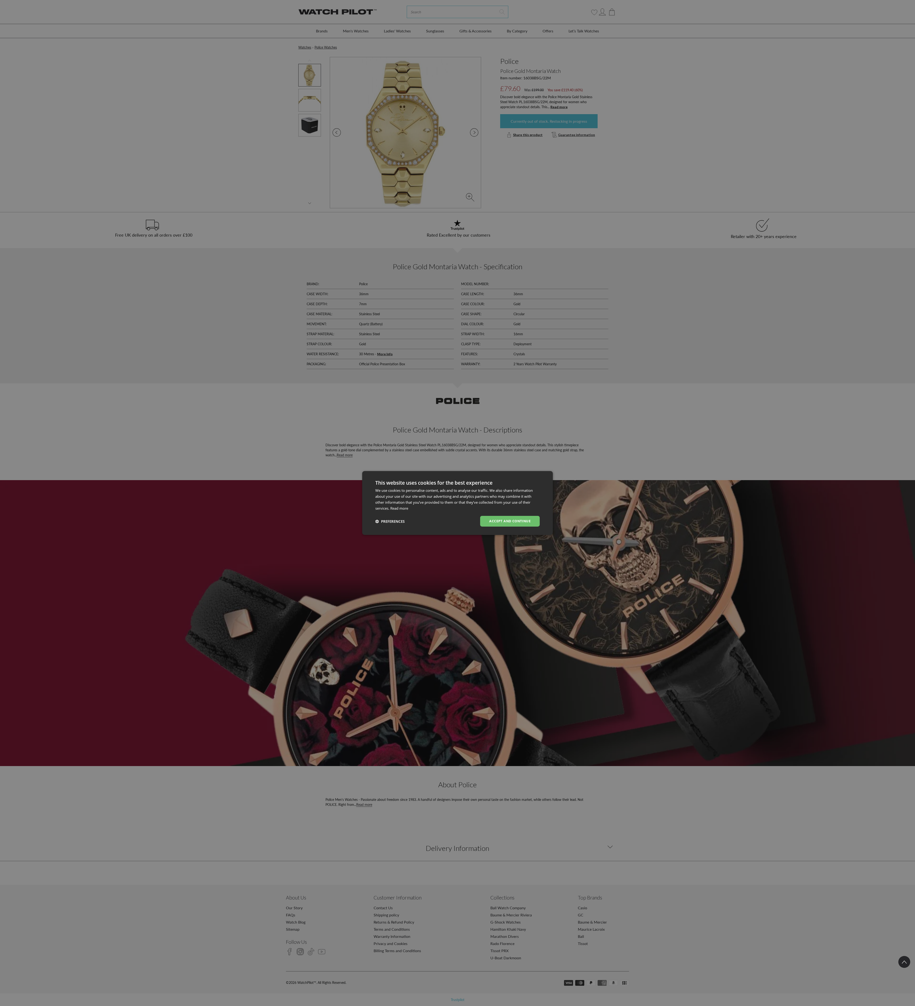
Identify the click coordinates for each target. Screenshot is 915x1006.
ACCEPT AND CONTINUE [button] (510, 521)
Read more (399, 508)
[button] (390, 521)
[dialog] (457, 503)
